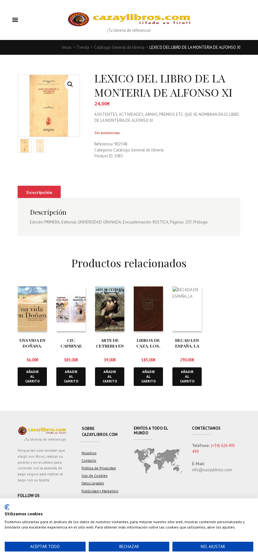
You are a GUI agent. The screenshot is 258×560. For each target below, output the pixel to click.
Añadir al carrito (32, 376)
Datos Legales (92, 483)
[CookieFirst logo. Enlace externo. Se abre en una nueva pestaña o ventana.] (7, 507)
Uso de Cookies (94, 475)
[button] (70, 84)
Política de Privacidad (98, 468)
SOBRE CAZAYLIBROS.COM (100, 431)
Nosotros (88, 452)
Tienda (82, 47)
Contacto (88, 460)
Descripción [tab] (39, 192)
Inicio (66, 47)
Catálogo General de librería (119, 47)
